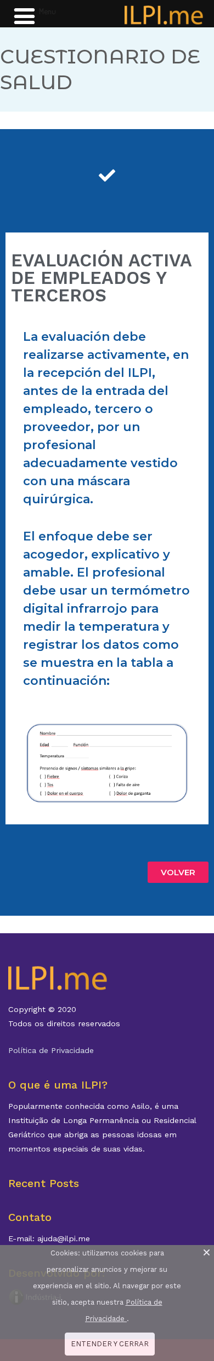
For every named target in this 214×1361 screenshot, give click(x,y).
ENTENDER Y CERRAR (110, 1344)
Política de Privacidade (51, 1050)
